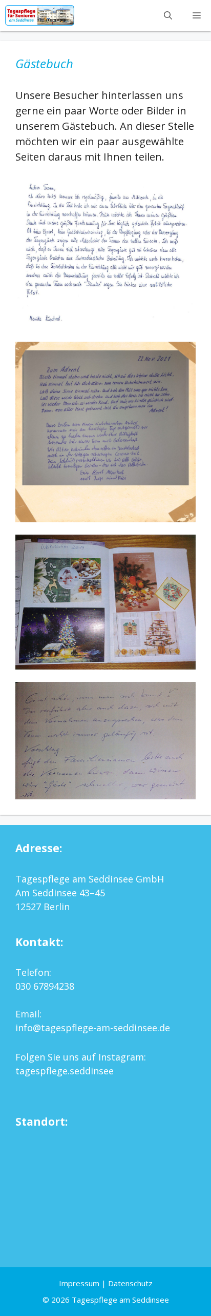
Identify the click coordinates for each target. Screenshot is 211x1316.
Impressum (79, 1283)
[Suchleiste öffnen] (168, 15)
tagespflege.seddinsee (64, 1071)
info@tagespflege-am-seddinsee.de (92, 1028)
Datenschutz (130, 1283)
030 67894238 (44, 986)
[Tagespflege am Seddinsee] (39, 15)
